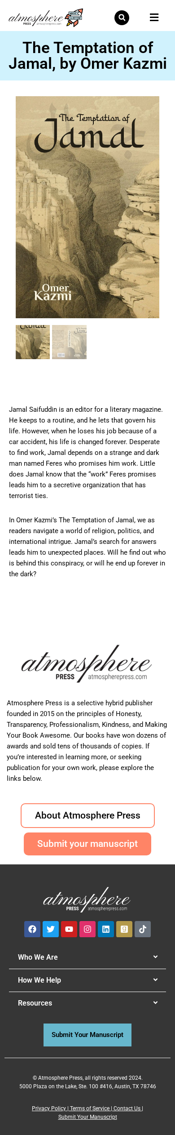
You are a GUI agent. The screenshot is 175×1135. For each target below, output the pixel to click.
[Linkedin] (106, 929)
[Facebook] (32, 929)
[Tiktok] (143, 929)
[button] (121, 17)
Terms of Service (89, 1108)
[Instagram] (87, 929)
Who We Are (38, 957)
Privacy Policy (49, 1108)
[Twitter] (51, 929)
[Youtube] (69, 929)
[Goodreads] (124, 929)
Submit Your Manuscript (87, 1117)
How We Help (39, 980)
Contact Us (127, 1108)
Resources (35, 1003)
